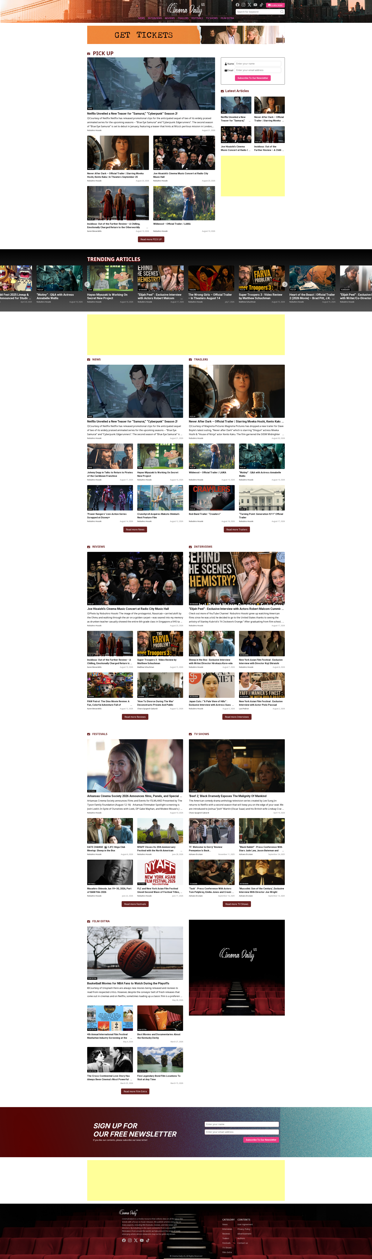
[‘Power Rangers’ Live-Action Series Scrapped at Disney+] (110, 497)
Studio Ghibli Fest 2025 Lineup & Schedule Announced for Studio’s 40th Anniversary (311, 298)
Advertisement (244, 1233)
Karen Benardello (94, 231)
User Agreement (245, 1224)
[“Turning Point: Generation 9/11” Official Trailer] (262, 497)
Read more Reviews (135, 716)
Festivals (197, 18)
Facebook (237, 5)
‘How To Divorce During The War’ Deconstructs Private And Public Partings (155, 705)
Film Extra (227, 18)
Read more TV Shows (236, 904)
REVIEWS (98, 546)
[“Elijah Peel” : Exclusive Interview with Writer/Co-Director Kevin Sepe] (262, 278)
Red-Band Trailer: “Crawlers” (205, 514)
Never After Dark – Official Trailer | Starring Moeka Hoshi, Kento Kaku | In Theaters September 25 (115, 175)
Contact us (242, 1243)
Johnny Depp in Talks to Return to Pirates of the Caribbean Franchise (110, 474)
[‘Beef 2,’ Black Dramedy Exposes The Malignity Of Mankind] (237, 766)
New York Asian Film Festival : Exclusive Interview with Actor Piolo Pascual (261, 703)
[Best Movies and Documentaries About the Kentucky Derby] (160, 1018)
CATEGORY (228, 1219)
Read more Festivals (135, 904)
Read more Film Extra (135, 1091)
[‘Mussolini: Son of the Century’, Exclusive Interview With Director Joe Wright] (262, 872)
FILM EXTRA (101, 921)
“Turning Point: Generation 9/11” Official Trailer (261, 516)
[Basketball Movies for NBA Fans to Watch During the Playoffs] (135, 953)
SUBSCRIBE (277, 5)
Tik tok (261, 5)
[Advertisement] (253, 176)
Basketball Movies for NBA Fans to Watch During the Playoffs (128, 983)
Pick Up (91, 169)
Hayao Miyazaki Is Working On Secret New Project (157, 474)
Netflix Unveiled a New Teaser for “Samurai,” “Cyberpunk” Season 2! (132, 113)
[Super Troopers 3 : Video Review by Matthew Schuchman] (161, 278)
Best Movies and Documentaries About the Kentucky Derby (158, 1036)
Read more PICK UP (151, 239)
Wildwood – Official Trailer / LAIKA (172, 223)
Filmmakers (244, 290)
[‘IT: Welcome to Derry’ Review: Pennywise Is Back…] (212, 830)
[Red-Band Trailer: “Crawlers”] (212, 497)
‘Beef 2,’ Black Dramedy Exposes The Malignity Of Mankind (228, 796)
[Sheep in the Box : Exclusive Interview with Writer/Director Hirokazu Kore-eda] (212, 643)
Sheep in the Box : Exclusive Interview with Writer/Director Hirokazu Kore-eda (211, 661)
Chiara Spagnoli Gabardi (147, 708)
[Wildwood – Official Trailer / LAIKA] (184, 203)
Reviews (170, 18)
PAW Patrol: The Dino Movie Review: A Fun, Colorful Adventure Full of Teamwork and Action (108, 705)
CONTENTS (243, 1219)
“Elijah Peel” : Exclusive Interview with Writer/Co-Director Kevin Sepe (260, 298)
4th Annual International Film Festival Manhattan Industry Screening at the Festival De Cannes (107, 1038)
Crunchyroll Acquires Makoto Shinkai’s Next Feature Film (158, 516)
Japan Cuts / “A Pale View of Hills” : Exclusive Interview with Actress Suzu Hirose (210, 705)
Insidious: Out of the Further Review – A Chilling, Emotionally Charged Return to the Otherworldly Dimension (113, 227)
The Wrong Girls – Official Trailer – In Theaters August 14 (109, 296)
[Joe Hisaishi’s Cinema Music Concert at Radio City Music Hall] (184, 153)
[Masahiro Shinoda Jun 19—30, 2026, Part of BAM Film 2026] (110, 872)
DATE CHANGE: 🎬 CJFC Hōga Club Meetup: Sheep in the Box (106, 849)
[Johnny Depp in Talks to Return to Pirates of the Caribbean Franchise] (110, 456)
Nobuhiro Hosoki (94, 130)
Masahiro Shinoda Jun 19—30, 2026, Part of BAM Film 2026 (109, 890)
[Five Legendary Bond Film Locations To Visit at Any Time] (160, 1059)
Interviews (155, 18)
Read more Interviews (237, 716)
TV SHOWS (201, 734)
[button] (285, 284)
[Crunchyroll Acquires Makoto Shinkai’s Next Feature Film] (160, 497)
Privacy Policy (243, 1229)
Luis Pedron (244, 708)
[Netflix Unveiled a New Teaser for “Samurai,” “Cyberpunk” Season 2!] (151, 83)
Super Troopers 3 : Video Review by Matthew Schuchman (159, 296)
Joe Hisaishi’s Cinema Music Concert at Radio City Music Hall (180, 175)
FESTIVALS (99, 734)
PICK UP (103, 53)
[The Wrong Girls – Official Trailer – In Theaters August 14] (110, 278)
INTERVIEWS (203, 546)
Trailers (183, 18)
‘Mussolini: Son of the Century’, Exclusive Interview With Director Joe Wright (261, 890)
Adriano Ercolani (196, 854)
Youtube (255, 5)
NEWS (96, 359)
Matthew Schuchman (146, 302)
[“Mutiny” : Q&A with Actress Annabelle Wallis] (262, 456)
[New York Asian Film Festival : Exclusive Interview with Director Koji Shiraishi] (262, 643)
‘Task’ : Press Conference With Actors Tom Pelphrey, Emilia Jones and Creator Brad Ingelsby (211, 892)
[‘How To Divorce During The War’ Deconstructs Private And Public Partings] (160, 685)
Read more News (135, 529)
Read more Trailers (236, 529)
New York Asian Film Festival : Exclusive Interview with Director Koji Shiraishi (261, 661)
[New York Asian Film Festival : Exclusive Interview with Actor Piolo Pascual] (262, 685)
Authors (241, 1238)
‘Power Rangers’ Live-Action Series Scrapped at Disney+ (107, 516)
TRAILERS (201, 359)
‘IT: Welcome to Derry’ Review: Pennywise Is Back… (206, 849)
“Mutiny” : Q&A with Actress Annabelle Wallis (260, 474)
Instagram (243, 5)
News (141, 18)
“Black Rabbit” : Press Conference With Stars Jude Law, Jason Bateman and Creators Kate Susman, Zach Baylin (260, 850)
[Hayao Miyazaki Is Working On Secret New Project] (160, 456)
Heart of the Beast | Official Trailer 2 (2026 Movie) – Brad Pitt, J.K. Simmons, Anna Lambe (211, 298)
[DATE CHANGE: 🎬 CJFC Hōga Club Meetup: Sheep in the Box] (110, 830)
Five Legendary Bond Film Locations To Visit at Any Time (158, 1078)
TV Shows (212, 18)
